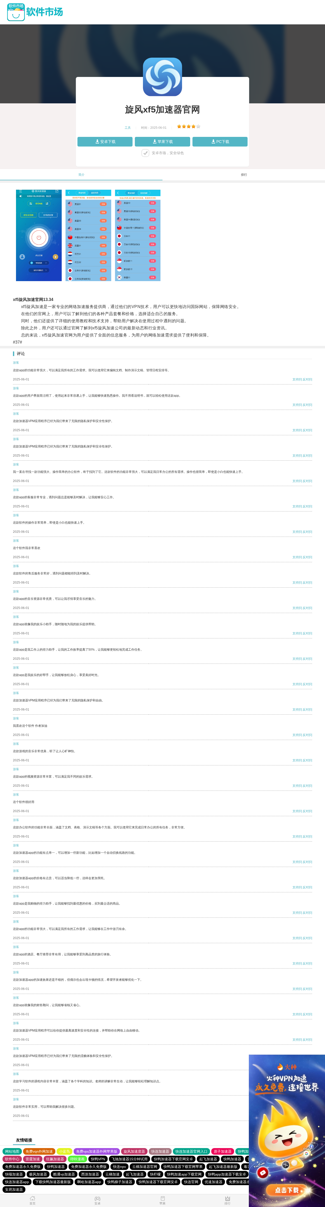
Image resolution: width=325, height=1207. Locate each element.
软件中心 (12, 1159)
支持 (295, 379)
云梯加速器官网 (144, 1167)
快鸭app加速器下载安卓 (227, 1174)
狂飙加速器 (55, 1159)
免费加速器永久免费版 (23, 1167)
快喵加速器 (14, 1174)
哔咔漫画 (77, 1159)
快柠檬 (155, 1174)
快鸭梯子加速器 (119, 1182)
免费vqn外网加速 (39, 1151)
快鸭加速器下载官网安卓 (173, 1159)
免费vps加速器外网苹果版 (96, 1151)
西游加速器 (90, 1174)
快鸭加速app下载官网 (184, 1174)
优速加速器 (213, 1182)
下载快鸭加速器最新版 (53, 1182)
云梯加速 (112, 1174)
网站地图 (12, 1151)
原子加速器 (223, 1151)
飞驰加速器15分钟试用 (129, 1159)
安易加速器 (14, 1189)
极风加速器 (38, 1174)
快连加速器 (160, 1151)
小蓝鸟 (64, 1151)
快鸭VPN (98, 1159)
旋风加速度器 (134, 1151)
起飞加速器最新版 (223, 1167)
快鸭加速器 (247, 1151)
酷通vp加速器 (64, 1174)
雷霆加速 (33, 1159)
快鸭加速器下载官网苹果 (183, 1167)
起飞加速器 (208, 1159)
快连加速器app (17, 1182)
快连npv (119, 1167)
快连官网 (191, 1182)
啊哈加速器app (89, 1182)
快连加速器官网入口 (191, 1151)
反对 (306, 379)
